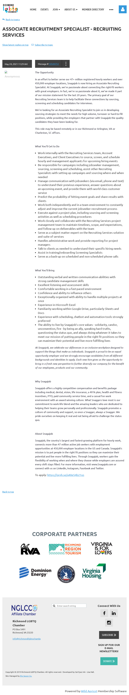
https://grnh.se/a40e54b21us (65, 474)
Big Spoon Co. (26, 676)
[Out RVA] (30, 553)
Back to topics (13, 19)
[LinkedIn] (114, 613)
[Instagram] (109, 623)
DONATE (109, 661)
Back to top (8, 491)
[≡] (111, 9)
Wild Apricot (89, 691)
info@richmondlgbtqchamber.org (29, 638)
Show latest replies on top (15, 44)
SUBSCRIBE (109, 635)
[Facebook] (104, 613)
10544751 (54, 63)
